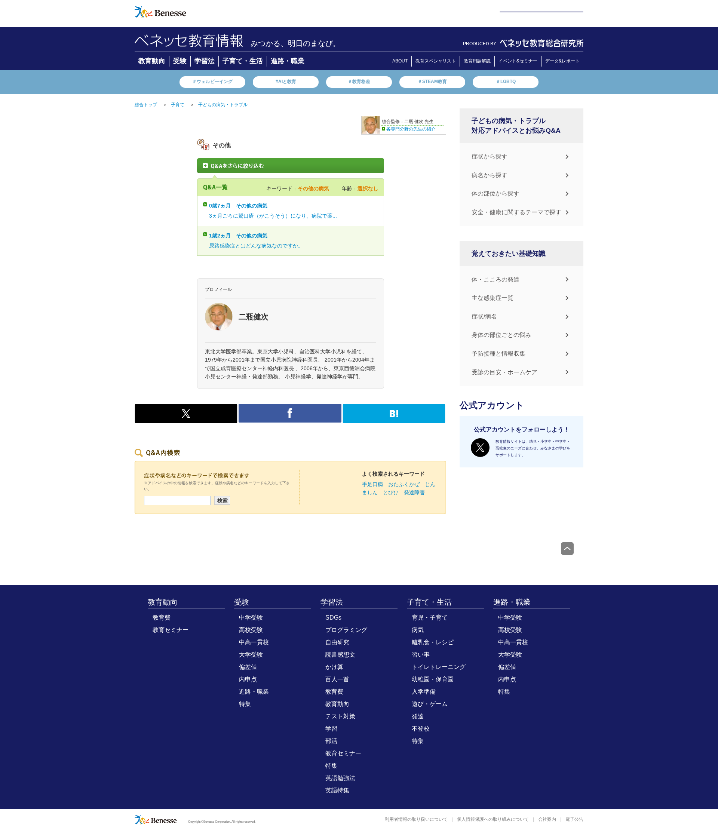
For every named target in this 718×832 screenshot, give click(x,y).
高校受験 (251, 630)
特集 (245, 704)
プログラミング (346, 630)
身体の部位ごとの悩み (501, 335)
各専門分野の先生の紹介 (411, 129)
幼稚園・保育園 (433, 679)
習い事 (421, 654)
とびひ (391, 492)
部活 (331, 741)
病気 (418, 630)
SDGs (333, 617)
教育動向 (151, 61)
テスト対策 (340, 716)
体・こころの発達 (495, 279)
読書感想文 (340, 654)
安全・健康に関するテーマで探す (516, 212)
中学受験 (251, 617)
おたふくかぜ (404, 484)
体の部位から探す (495, 193)
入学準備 (424, 691)
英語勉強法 (340, 778)
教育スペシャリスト (435, 61)
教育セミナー (170, 630)
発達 (418, 716)
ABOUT (400, 61)
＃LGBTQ (506, 81)
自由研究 (337, 642)
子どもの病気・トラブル (223, 104)
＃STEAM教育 (432, 81)
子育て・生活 (243, 61)
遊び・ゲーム (430, 704)
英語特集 (337, 790)
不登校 (421, 728)
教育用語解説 (477, 61)
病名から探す (489, 175)
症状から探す (489, 156)
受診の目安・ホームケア (504, 372)
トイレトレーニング (439, 667)
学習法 (204, 61)
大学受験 (251, 654)
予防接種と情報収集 (498, 353)
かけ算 (334, 667)
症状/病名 (484, 316)
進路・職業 (287, 61)
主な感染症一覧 (492, 298)
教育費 (162, 617)
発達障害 (414, 492)
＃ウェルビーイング (212, 81)
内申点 (248, 679)
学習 (331, 728)
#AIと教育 (286, 81)
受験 (180, 61)
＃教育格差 (359, 81)
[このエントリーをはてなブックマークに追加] (394, 419)
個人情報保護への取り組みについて (493, 819)
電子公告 (574, 819)
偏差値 (248, 667)
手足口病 (372, 484)
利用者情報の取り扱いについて (416, 819)
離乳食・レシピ (433, 642)
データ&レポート (562, 61)
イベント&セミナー (517, 61)
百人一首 (337, 679)
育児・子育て (430, 617)
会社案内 (547, 819)
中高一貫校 (254, 642)
